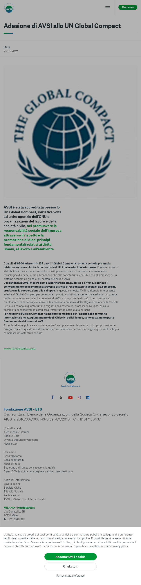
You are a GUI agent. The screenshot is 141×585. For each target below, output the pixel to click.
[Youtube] (70, 398)
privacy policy (120, 546)
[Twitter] (61, 398)
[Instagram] (79, 398)
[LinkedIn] (87, 398)
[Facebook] (52, 397)
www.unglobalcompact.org (19, 348)
